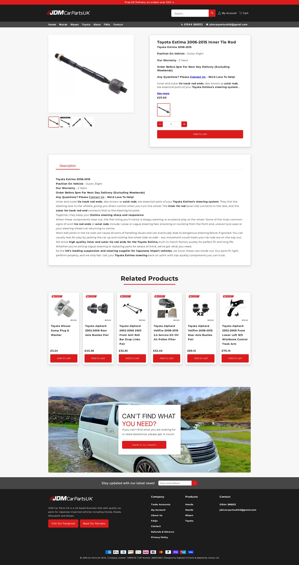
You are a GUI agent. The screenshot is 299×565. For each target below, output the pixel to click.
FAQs (107, 24)
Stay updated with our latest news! (128, 483)
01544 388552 (193, 24)
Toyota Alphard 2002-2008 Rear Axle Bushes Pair (97, 331)
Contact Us (198, 76)
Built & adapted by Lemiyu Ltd (204, 558)
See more (163, 93)
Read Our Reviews (94, 523)
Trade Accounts (160, 504)
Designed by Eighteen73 (176, 558)
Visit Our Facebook (63, 523)
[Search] (212, 13)
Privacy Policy (159, 537)
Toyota (86, 24)
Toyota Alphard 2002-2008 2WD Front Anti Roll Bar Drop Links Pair (130, 335)
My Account (158, 509)
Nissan (75, 24)
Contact (118, 24)
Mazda (63, 24)
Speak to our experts (144, 444)
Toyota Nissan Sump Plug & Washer (61, 331)
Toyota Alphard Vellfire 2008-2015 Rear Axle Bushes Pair (200, 333)
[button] (243, 13)
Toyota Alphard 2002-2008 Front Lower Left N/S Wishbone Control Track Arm (235, 335)
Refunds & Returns (162, 531)
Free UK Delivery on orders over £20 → (149, 2)
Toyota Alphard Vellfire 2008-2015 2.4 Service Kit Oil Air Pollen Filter (166, 333)
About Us (156, 515)
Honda (52, 24)
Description (68, 166)
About (97, 24)
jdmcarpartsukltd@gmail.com (228, 24)
